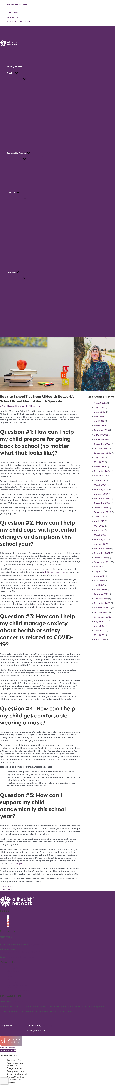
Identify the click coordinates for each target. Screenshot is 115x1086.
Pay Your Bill (12, 17)
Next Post (6, 889)
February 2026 (101, 430)
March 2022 (100, 535)
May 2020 (99, 635)
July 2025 (99, 457)
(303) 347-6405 (19, 1001)
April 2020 (99, 639)
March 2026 (100, 425)
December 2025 (102, 439)
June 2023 (99, 516)
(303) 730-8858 (8, 939)
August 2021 (100, 566)
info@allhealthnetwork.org (20, 957)
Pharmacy (99, 378)
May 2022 (99, 525)
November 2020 (102, 607)
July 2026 (99, 407)
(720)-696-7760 (36, 944)
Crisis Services (101, 373)
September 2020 (102, 616)
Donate (10, 976)
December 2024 (102, 471)
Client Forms (12, 13)
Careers (10, 973)
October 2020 (101, 612)
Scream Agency (20, 1025)
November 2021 (102, 553)
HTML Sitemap (18, 1030)
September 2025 (102, 453)
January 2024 (101, 493)
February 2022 (101, 539)
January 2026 (101, 434)
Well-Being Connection (53, 572)
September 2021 (102, 562)
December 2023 (102, 498)
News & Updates (15, 406)
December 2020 (102, 603)
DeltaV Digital (48, 1025)
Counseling (99, 355)
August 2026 (100, 402)
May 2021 (99, 580)
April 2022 (99, 530)
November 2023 (102, 503)
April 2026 (99, 421)
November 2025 (102, 443)
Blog (4, 406)
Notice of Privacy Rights (18, 990)
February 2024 (101, 489)
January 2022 (101, 544)
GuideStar (12, 987)
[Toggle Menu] (25, 79)
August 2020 (100, 621)
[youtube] (8, 925)
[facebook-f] (8, 916)
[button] (16, 73)
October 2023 (101, 507)
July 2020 (99, 626)
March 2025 (100, 466)
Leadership (12, 982)
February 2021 (101, 594)
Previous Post (8, 886)
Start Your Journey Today (18, 22)
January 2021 (101, 598)
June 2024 (99, 480)
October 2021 (101, 557)
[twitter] (8, 922)
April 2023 (99, 521)
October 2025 (101, 448)
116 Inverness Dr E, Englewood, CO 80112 (20, 952)
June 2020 (99, 630)
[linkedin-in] (8, 919)
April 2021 (99, 585)
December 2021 (102, 548)
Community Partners (17, 985)
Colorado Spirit (16, 863)
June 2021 (99, 575)
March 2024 (100, 484)
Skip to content (7, 1047)
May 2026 (99, 416)
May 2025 (99, 462)
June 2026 (99, 412)
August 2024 (100, 475)
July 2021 (99, 571)
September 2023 (102, 512)
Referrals (98, 390)
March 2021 (100, 589)
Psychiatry (99, 360)
